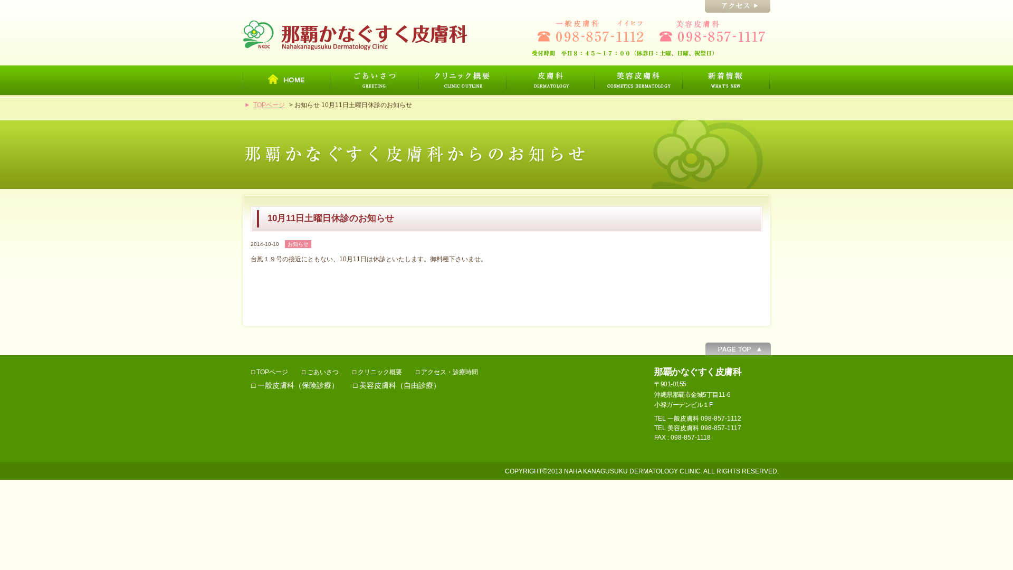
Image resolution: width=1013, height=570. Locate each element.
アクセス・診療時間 (449, 372)
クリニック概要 (380, 372)
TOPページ (269, 105)
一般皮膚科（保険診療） (298, 385)
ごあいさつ (323, 372)
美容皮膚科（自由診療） (400, 385)
